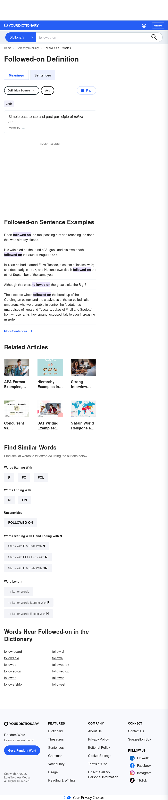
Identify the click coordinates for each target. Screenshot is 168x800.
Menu (158, 25)
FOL (41, 477)
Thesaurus (56, 739)
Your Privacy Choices (88, 797)
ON (24, 500)
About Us (95, 731)
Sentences (42, 75)
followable (11, 658)
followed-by (60, 664)
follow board (13, 651)
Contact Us (136, 731)
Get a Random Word (22, 750)
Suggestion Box (139, 739)
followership (13, 684)
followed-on (20, 522)
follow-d (58, 651)
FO (24, 477)
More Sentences (15, 331)
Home (7, 48)
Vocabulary (56, 763)
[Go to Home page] (21, 25)
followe (57, 658)
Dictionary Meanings (27, 48)
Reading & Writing (61, 780)
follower (58, 677)
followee (10, 677)
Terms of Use (97, 763)
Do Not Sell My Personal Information (103, 774)
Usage (53, 772)
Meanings (16, 75)
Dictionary (16, 37)
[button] (144, 25)
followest (58, 684)
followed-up (60, 671)
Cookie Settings (99, 755)
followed (10, 664)
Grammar (55, 755)
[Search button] (156, 37)
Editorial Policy (99, 747)
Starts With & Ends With (26, 545)
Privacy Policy (98, 739)
